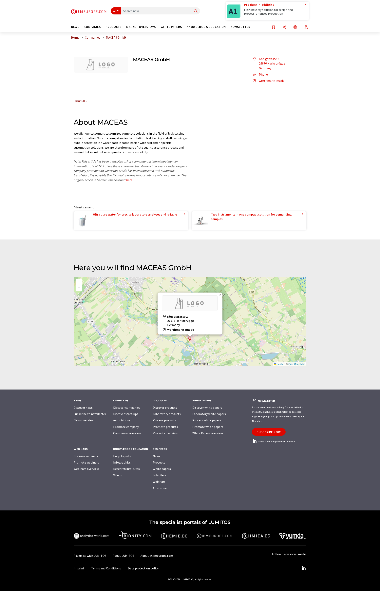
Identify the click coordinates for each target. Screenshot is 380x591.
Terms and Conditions (106, 568)
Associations (121, 420)
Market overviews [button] (141, 27)
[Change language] (295, 27)
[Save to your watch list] (273, 27)
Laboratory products (167, 414)
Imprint (79, 568)
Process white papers (206, 420)
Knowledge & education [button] (206, 27)
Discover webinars (86, 456)
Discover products (165, 408)
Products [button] (113, 27)
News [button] (75, 27)
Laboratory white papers (209, 414)
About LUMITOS (123, 556)
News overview (83, 420)
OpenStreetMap (296, 364)
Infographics (122, 462)
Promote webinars (86, 462)
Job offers (159, 475)
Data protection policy (143, 568)
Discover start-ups (125, 414)
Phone (263, 74)
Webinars (159, 482)
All (114, 11)
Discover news (83, 408)
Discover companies (126, 408)
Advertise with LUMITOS (90, 556)
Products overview (165, 433)
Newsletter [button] (240, 27)
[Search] (196, 11)
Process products (164, 420)
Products (159, 462)
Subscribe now (269, 432)
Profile (81, 101)
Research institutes (126, 469)
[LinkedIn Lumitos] (303, 568)
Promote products (165, 427)
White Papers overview (207, 433)
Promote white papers (207, 427)
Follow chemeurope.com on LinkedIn (276, 441)
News (156, 456)
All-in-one (160, 488)
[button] (190, 338)
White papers (162, 469)
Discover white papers (207, 408)
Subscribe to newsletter (90, 414)
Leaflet (280, 364)
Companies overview (127, 433)
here (129, 180)
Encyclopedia (122, 456)
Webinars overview (86, 469)
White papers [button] (171, 27)
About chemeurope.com (157, 556)
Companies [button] (92, 27)
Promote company (126, 427)
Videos (117, 475)
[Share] (284, 27)
